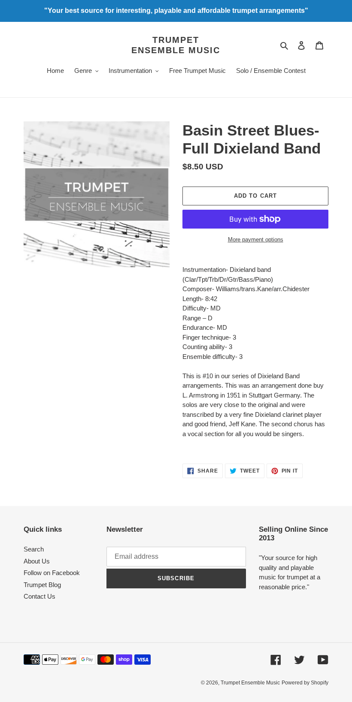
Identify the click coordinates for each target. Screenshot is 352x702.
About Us (37, 561)
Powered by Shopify (305, 683)
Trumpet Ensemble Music (175, 45)
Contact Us (39, 596)
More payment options (255, 239)
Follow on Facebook (52, 572)
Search (34, 549)
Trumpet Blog (42, 584)
